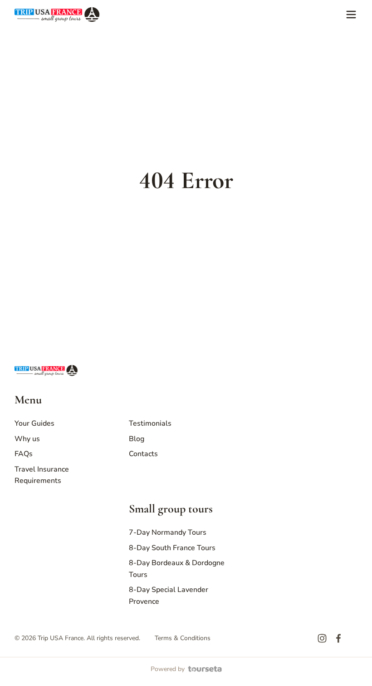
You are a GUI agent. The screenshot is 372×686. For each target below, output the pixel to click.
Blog (136, 439)
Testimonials (150, 423)
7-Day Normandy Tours (167, 532)
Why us (27, 439)
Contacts (143, 454)
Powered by (168, 669)
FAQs (24, 454)
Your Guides (34, 423)
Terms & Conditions (182, 638)
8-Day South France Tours (172, 548)
